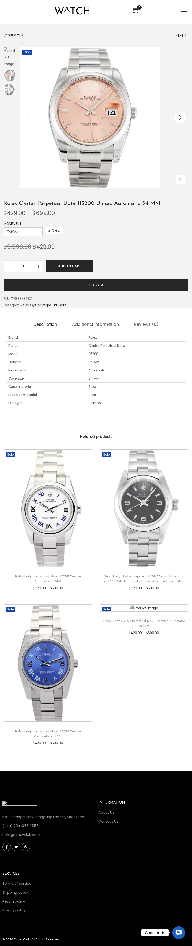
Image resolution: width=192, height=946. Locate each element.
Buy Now (96, 285)
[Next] (180, 117)
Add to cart (69, 266)
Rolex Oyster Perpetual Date (43, 305)
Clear (56, 230)
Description (45, 324)
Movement (13, 223)
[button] (178, 932)
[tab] (45, 324)
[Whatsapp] (26, 847)
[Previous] (28, 117)
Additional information (95, 324)
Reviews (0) (146, 324)
